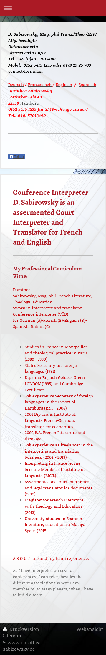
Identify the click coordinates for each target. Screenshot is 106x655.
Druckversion (24, 629)
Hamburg (29, 103)
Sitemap (12, 635)
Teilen (18, 157)
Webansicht (90, 629)
